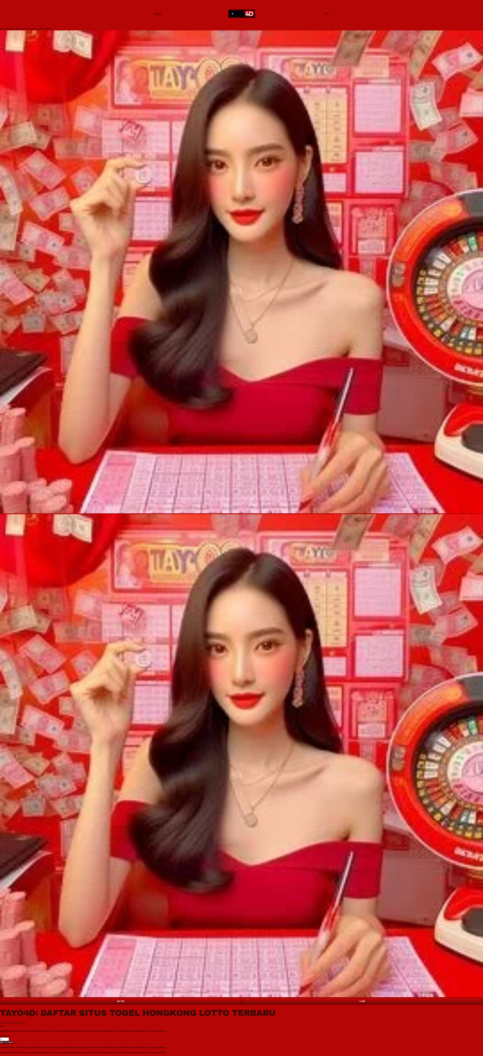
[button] (6, 1042)
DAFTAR (121, 1001)
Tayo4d (157, 13)
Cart (327, 13)
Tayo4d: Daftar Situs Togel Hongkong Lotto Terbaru (25, 29)
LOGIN (362, 1001)
